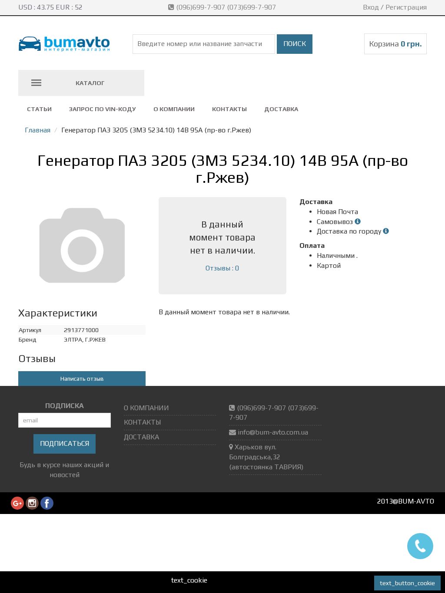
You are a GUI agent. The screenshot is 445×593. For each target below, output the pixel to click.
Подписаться (64, 443)
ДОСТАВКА (281, 108)
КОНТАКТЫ (229, 108)
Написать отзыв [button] (82, 378)
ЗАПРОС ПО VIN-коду (102, 108)
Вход (371, 7)
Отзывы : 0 (222, 268)
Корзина (395, 43)
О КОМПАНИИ (174, 108)
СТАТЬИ (39, 108)
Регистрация (406, 7)
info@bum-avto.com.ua (273, 432)
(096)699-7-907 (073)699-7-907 (226, 7)
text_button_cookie (407, 583)
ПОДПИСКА (64, 406)
